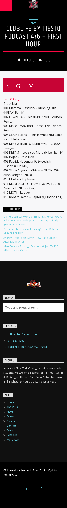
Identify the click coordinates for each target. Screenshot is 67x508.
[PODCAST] (11, 99)
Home (10, 402)
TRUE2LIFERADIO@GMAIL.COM (27, 347)
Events (11, 430)
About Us (12, 407)
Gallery (11, 421)
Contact (11, 425)
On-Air (10, 416)
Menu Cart (13, 439)
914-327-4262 (16, 340)
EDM (33, 23)
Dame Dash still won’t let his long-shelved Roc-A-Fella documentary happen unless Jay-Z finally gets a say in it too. (33, 220)
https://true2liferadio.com (24, 334)
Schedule (12, 435)
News (10, 411)
